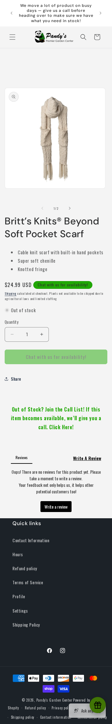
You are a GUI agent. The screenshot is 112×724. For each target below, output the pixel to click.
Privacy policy (62, 707)
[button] (12, 37)
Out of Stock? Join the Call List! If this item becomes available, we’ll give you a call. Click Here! (56, 418)
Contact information (56, 717)
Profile (18, 596)
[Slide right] (70, 208)
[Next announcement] (100, 13)
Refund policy (24, 568)
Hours (17, 554)
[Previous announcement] (11, 13)
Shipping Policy (26, 624)
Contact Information (30, 540)
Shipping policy (23, 717)
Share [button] (16, 378)
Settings (20, 610)
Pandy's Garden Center (54, 700)
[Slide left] (42, 208)
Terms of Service (27, 582)
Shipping (10, 293)
